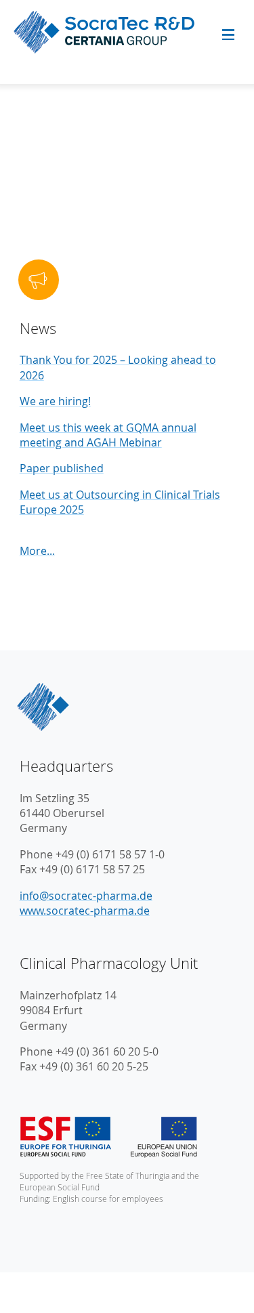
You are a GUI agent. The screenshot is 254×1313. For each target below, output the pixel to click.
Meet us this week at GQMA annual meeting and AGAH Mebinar (108, 435)
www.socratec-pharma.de (85, 910)
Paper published (62, 468)
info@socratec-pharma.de (86, 895)
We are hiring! (55, 401)
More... (37, 550)
